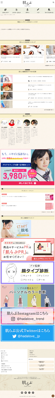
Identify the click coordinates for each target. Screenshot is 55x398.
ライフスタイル (5, 360)
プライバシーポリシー (33, 356)
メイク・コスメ (5, 354)
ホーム (2, 14)
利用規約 (31, 352)
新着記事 (3, 363)
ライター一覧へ (51, 148)
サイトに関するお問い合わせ (41, 369)
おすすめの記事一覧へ (48, 109)
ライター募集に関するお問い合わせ (41, 365)
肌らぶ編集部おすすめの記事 (7, 369)
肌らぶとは (31, 350)
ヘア (3, 358)
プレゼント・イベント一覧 (6, 367)
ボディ (4, 356)
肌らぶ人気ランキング (6, 365)
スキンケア (5, 352)
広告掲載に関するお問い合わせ (41, 362)
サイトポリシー (32, 354)
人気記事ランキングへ (49, 65)
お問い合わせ (31, 359)
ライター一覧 (4, 371)
